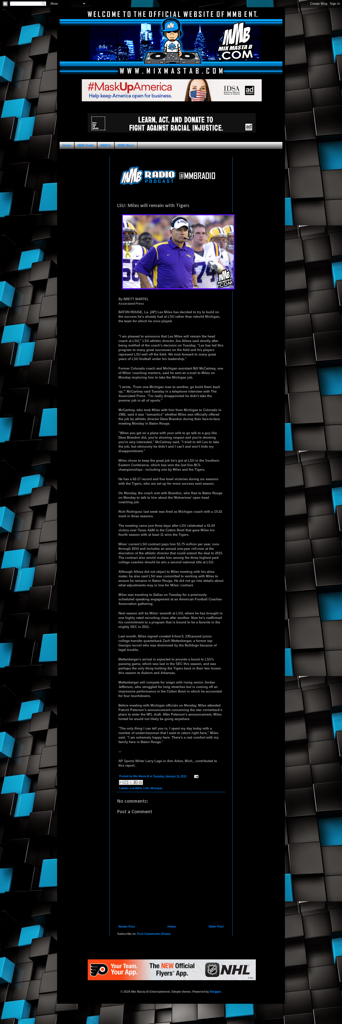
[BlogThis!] (126, 782)
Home (67, 145)
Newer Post (126, 926)
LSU (146, 788)
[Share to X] (130, 782)
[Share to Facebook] (135, 782)
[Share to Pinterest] (140, 782)
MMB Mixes (126, 145)
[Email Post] (196, 776)
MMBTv (105, 145)
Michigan (156, 788)
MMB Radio (86, 145)
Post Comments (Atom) (153, 934)
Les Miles (136, 788)
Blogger (215, 991)
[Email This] (121, 782)
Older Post (216, 926)
